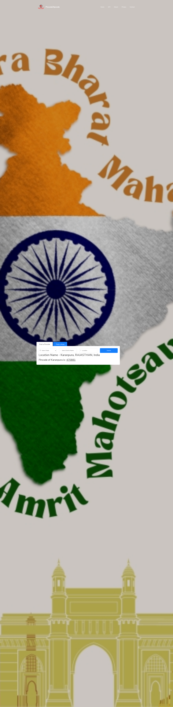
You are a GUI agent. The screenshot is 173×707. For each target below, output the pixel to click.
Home (102, 7)
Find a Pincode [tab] (44, 344)
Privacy (124, 7)
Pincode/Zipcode (53, 7)
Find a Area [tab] (60, 344)
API (109, 7)
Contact (132, 7)
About (116, 7)
